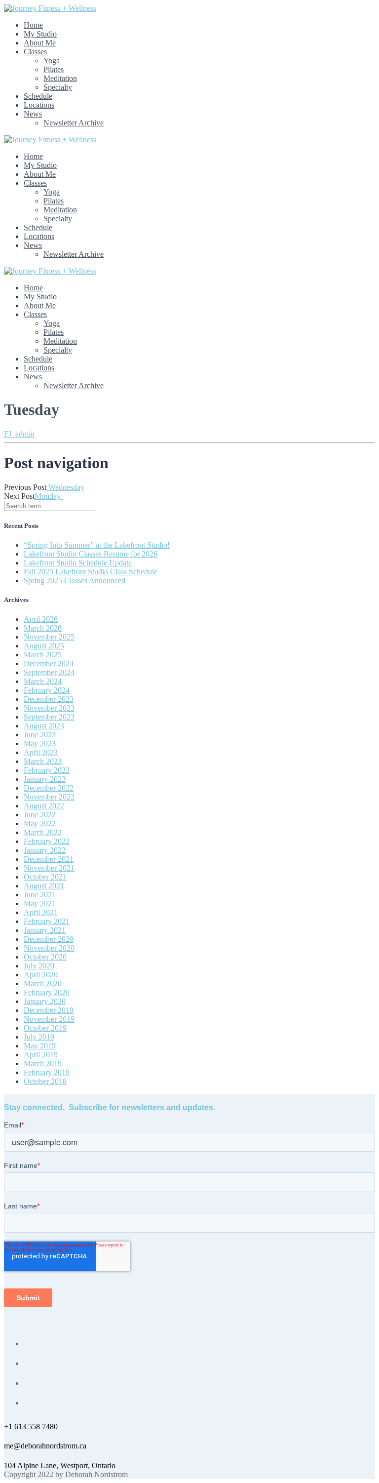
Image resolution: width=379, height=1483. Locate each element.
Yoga (51, 60)
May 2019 (40, 1046)
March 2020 (43, 983)
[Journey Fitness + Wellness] (50, 8)
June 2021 (40, 894)
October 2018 (45, 1081)
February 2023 (47, 770)
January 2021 (45, 930)
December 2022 (49, 788)
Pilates (53, 69)
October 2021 (45, 877)
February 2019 (47, 1072)
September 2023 (49, 717)
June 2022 (40, 814)
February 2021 (47, 921)
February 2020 (47, 992)
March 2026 (43, 628)
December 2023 (49, 699)
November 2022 (49, 797)
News (33, 114)
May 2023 (40, 743)
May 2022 (40, 823)
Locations (39, 105)
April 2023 (41, 752)
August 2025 (44, 645)
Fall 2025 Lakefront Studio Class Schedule (90, 571)
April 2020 (41, 974)
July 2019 (39, 1037)
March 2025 (43, 654)
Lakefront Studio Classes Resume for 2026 (90, 554)
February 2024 (47, 690)
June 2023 (40, 734)
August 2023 (44, 725)
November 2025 (49, 637)
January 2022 (45, 850)
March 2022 (43, 832)
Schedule (38, 96)
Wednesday (65, 487)
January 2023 (45, 779)
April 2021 (41, 912)
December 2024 (49, 663)
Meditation (60, 78)
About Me (40, 43)
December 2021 (49, 859)
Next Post (19, 496)
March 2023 (43, 761)
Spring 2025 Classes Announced (74, 580)
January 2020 (45, 1001)
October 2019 (45, 1028)
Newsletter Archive (73, 123)
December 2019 (49, 1010)
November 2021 (49, 868)
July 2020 (39, 966)
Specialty (57, 87)
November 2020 (49, 948)
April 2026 (41, 619)
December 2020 (49, 939)
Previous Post (25, 487)
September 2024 (49, 672)
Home (33, 25)
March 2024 (43, 681)
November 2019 (49, 1019)
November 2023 (49, 708)
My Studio (40, 34)
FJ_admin (19, 434)
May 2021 (40, 903)
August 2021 (44, 886)
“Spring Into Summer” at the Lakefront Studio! (97, 545)
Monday (49, 496)
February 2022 (47, 841)
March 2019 (43, 1063)
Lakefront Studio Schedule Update (78, 563)
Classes (35, 51)
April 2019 (41, 1054)
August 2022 (44, 806)
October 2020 (45, 957)
